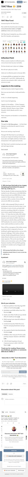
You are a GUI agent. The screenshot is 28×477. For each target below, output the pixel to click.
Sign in (25, 2)
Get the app (21, 470)
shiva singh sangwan (6, 12)
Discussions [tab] (12, 412)
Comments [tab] (4, 394)
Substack (7, 474)
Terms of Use (21, 375)
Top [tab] (3, 412)
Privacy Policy (16, 462)
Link (18, 308)
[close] (24, 427)
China (21, 66)
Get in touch (4, 149)
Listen (24, 13)
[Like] (2, 423)
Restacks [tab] (11, 394)
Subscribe (19, 2)
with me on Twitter (7, 351)
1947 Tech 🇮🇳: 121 (6, 416)
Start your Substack (10, 470)
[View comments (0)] (7, 17)
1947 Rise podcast (13, 124)
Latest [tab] (6, 412)
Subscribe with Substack (15, 456)
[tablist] (7, 394)
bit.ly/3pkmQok (6, 282)
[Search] (25, 412)
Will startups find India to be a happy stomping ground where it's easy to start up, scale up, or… (15, 252)
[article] (14, 419)
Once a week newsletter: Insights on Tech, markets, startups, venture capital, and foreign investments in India (10, 418)
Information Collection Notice (15, 376)
